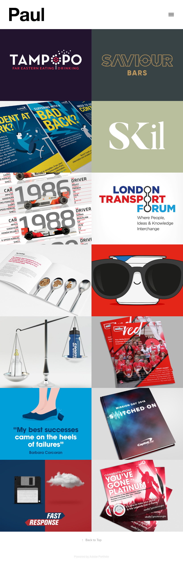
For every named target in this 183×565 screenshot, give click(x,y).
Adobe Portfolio (99, 556)
